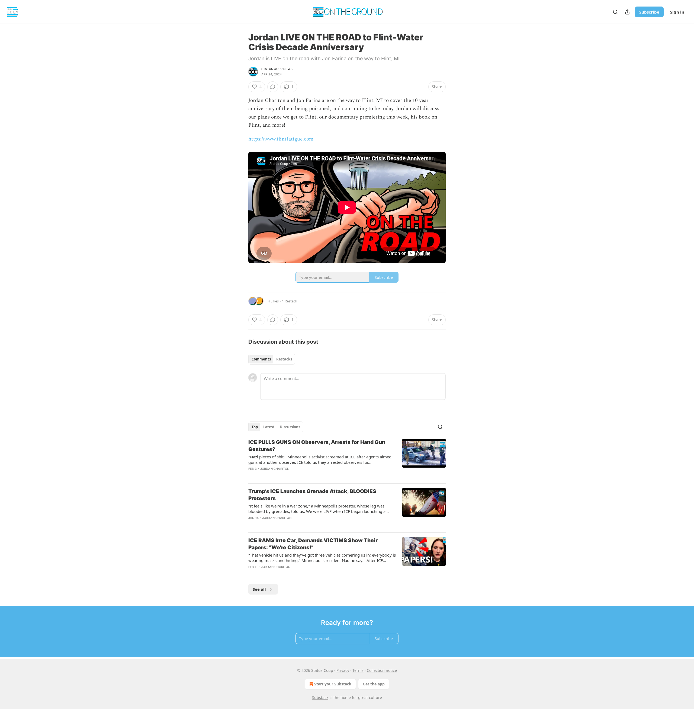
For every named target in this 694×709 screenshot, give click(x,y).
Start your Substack (332, 683)
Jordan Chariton (275, 469)
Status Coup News (277, 69)
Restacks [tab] (284, 359)
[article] (347, 459)
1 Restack (289, 301)
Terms (358, 670)
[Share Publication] (627, 12)
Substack (320, 697)
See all (259, 589)
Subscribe (649, 12)
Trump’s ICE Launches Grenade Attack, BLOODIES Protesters (312, 495)
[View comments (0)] (272, 86)
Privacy (342, 670)
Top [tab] (255, 426)
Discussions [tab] (290, 426)
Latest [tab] (268, 426)
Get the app (374, 683)
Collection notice (382, 670)
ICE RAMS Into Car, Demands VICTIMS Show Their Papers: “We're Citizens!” (313, 544)
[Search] (615, 12)
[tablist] (271, 359)
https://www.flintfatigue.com (280, 139)
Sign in (677, 12)
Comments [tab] (261, 359)
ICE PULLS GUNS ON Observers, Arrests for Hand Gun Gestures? (316, 445)
